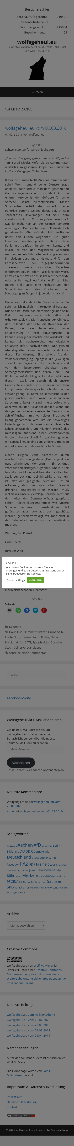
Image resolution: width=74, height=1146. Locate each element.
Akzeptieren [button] (35, 579)
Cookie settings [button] (16, 580)
